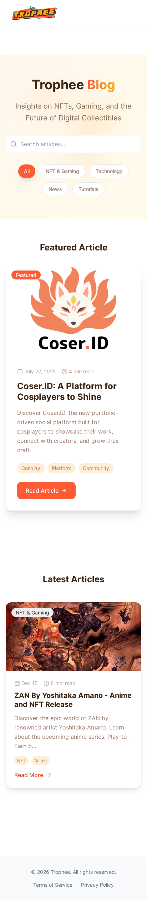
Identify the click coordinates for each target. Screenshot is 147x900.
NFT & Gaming (62, 171)
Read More (28, 775)
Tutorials (88, 189)
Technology (109, 171)
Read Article (42, 490)
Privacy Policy (97, 885)
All (27, 171)
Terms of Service (52, 885)
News (55, 189)
